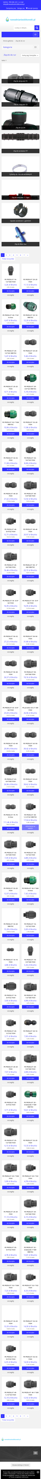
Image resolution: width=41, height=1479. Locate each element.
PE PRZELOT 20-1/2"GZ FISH (11, 1032)
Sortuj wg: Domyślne (29, 55)
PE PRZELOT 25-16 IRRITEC (30, 316)
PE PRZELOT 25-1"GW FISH (10, 1177)
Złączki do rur (20, 41)
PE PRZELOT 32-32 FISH (11, 459)
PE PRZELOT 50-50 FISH (30, 637)
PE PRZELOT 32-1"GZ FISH (30, 1286)
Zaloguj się (20, 8)
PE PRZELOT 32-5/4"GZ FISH (30, 459)
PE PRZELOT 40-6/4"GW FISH (11, 566)
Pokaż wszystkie (8, 259)
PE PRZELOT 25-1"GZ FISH (30, 1177)
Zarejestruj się (11, 8)
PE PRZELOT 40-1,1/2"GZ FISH (11, 1393)
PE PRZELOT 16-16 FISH (11, 961)
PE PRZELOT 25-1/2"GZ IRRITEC (11, 352)
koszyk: (32, 8)
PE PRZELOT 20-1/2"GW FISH (30, 996)
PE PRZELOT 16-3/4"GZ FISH (11, 996)
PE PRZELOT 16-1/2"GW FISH (11, 280)
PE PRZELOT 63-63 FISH (30, 780)
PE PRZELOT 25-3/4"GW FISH (30, 1213)
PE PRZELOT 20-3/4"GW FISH (30, 1068)
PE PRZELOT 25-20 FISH (30, 352)
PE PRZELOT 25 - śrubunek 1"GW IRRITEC (30, 1104)
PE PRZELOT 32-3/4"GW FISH (11, 854)
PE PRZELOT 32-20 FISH (30, 423)
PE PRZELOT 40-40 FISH (30, 530)
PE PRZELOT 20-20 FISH (11, 1068)
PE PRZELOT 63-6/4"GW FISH (11, 780)
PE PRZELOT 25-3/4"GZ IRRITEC (30, 387)
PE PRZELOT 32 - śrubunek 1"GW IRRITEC (30, 1249)
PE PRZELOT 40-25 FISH (11, 495)
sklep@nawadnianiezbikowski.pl (13, 4)
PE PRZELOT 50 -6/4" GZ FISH (11, 602)
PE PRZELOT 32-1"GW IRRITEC (10, 423)
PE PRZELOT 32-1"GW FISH (10, 1286)
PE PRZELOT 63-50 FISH (30, 744)
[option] (11, 1439)
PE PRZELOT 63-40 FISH (11, 744)
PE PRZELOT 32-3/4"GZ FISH (11, 1358)
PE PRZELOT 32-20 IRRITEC (11, 925)
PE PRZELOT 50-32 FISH (11, 637)
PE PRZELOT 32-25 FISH (11, 889)
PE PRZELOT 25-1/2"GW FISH (11, 1141)
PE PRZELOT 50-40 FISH (11, 673)
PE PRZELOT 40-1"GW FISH (30, 1393)
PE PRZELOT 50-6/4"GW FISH (30, 673)
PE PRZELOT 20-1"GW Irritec (30, 889)
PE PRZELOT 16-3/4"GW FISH (30, 961)
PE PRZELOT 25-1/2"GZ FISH (30, 854)
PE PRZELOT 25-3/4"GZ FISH (11, 1248)
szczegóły (10, 295)
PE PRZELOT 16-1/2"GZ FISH (30, 925)
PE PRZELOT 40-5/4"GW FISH (30, 495)
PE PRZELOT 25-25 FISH (30, 280)
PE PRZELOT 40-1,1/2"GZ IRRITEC (30, 816)
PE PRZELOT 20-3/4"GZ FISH (11, 1103)
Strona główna (8, 41)
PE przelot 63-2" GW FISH (30, 709)
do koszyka (11, 291)
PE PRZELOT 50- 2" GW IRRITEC (30, 566)
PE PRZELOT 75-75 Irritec (11, 816)
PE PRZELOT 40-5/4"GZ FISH (11, 530)
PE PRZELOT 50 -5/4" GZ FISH (30, 602)
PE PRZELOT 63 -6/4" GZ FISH (11, 709)
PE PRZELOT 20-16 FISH (30, 1032)
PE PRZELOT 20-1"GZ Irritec (11, 316)
